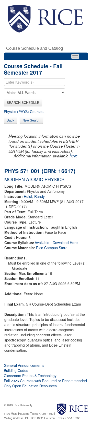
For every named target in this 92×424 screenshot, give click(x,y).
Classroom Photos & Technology (30, 375)
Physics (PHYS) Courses (23, 111)
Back (10, 120)
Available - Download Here (56, 242)
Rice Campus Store (51, 247)
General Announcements (24, 365)
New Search (31, 120)
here (74, 155)
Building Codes (16, 370)
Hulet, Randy (34, 196)
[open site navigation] (75, 56)
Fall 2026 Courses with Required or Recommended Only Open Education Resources (45, 383)
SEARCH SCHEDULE (23, 102)
